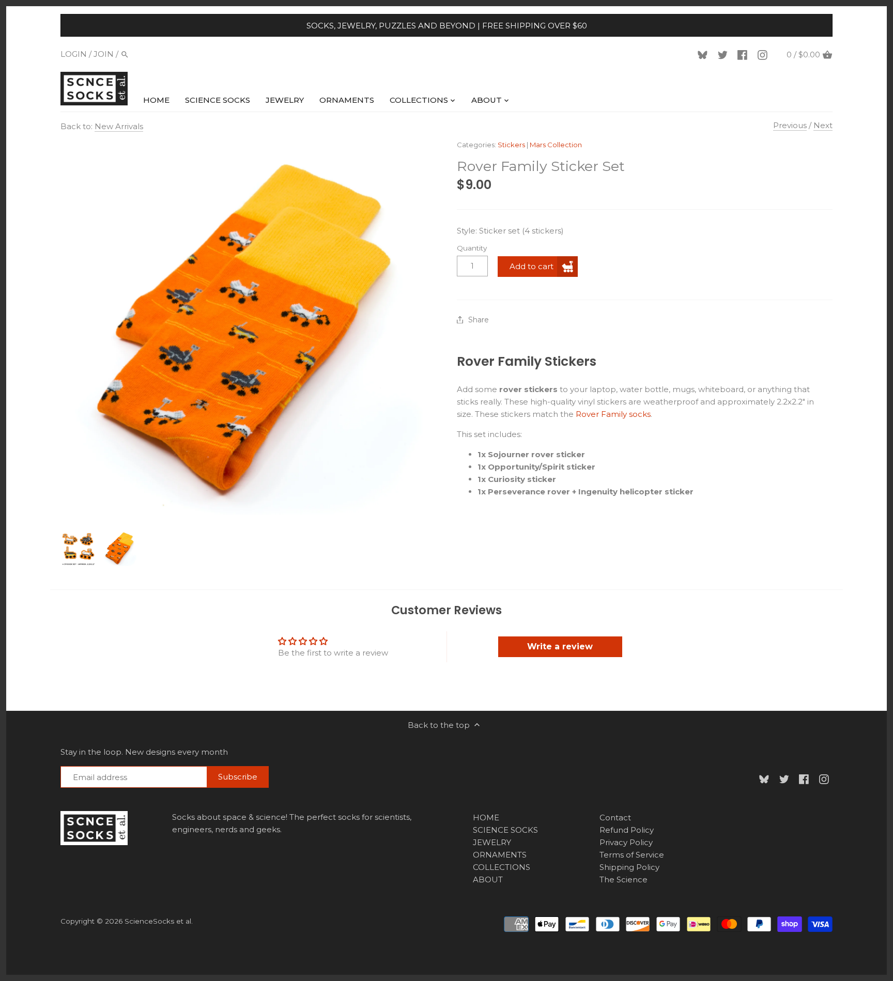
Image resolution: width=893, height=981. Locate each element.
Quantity (472, 248)
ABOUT (488, 879)
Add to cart (531, 266)
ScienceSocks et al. (159, 921)
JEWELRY (492, 842)
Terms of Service (631, 855)
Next (823, 125)
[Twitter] (724, 54)
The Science (623, 879)
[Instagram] (764, 54)
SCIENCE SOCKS (505, 830)
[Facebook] (744, 54)
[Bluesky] (704, 54)
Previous (790, 125)
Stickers (511, 145)
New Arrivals (119, 126)
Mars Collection (556, 145)
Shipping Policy (629, 867)
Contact (615, 817)
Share (478, 320)
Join (104, 54)
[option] (78, 548)
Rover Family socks (613, 414)
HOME (486, 817)
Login (73, 54)
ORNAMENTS (500, 855)
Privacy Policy (626, 842)
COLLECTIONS (501, 867)
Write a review (560, 646)
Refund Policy (626, 830)
